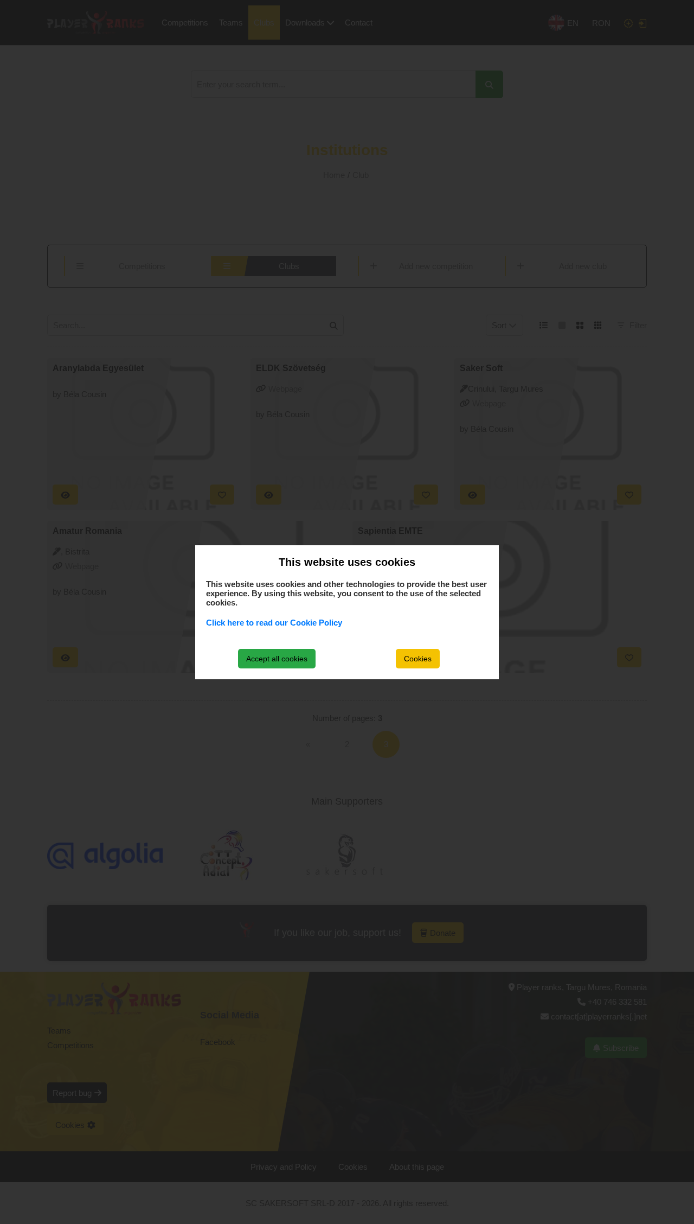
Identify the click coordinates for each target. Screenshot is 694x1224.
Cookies (418, 658)
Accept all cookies (276, 658)
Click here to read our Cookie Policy (274, 622)
